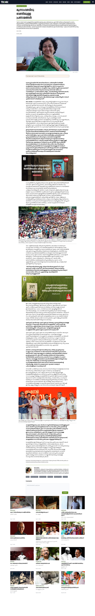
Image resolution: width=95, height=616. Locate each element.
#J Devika (65, 476)
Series (68, 2)
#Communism (43, 476)
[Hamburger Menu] (92, 2)
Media (72, 2)
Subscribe (86, 2)
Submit (65, 492)
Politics (50, 2)
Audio (47, 2)
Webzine (64, 2)
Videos (60, 2)
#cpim (27, 476)
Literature (55, 2)
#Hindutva (50, 476)
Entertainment (77, 2)
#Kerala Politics (34, 476)
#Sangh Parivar (58, 476)
